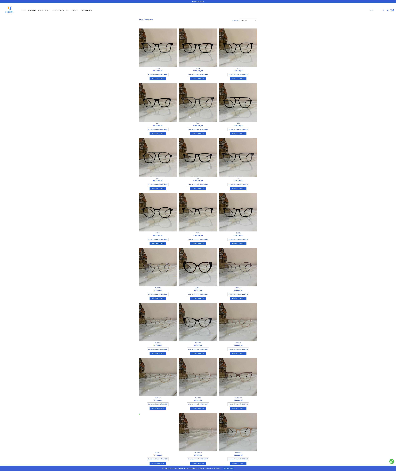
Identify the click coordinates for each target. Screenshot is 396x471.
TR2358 (238, 233)
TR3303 (198, 233)
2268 (157, 123)
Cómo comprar (86, 10)
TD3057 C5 (238, 452)
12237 (238, 68)
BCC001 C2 (198, 288)
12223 (238, 123)
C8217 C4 (238, 288)
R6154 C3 (198, 343)
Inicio (23, 10)
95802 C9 (158, 343)
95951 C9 (238, 343)
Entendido (228, 468)
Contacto (74, 10)
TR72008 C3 (238, 398)
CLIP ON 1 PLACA (43, 10)
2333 (157, 178)
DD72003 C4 (198, 452)
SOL (67, 10)
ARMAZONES (32, 10)
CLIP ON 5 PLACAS (58, 10)
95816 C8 (158, 398)
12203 (158, 68)
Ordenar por (235, 20)
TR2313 (198, 178)
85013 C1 (158, 452)
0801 (198, 123)
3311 (238, 178)
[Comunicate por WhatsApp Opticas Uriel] (391, 461)
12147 (198, 68)
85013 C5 (158, 288)
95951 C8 (198, 398)
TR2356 (158, 233)
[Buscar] (383, 10)
